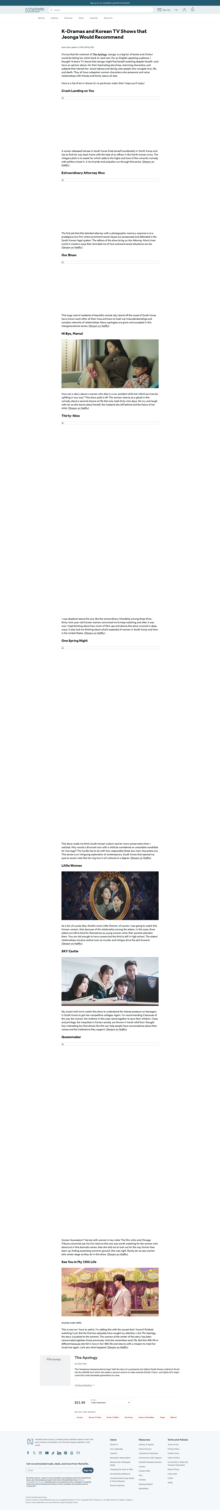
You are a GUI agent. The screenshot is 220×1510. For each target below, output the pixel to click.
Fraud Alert (172, 1473)
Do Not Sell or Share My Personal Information (178, 1463)
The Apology (86, 1357)
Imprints (94, 18)
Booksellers (144, 1488)
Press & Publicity (117, 1485)
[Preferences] (176, 10)
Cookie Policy (173, 1453)
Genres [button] (41, 18)
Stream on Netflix (72, 247)
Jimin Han (82, 1363)
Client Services (145, 1448)
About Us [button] (108, 18)
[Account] (184, 10)
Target (162, 1417)
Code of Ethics (174, 1457)
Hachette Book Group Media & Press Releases (122, 1479)
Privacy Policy (173, 1448)
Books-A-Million (113, 1417)
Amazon (80, 1417)
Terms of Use (173, 1444)
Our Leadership (116, 1448)
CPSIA (170, 1478)
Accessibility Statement (120, 1473)
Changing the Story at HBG (121, 1469)
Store (81, 18)
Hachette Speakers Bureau (150, 1462)
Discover (68, 18)
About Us (114, 1444)
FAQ (140, 1475)
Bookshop (129, 1417)
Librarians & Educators (148, 1453)
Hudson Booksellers (146, 1417)
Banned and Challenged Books (120, 1463)
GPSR (170, 1482)
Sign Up (88, 1470)
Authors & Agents (146, 1444)
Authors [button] (54, 18)
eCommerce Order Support (150, 1457)
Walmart (173, 1417)
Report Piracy (173, 1469)
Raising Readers (146, 1484)
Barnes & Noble (95, 1417)
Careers (142, 1466)
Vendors (142, 1479)
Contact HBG (144, 1470)
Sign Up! (166, 9)
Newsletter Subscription (120, 1457)
